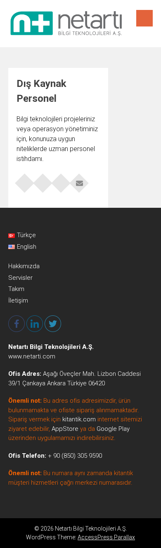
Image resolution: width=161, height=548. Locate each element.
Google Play (113, 429)
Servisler (20, 277)
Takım (16, 289)
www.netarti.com (31, 356)
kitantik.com (79, 419)
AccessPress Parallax (106, 537)
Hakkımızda (24, 266)
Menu (144, 18)
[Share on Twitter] (43, 180)
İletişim (18, 300)
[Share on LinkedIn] (61, 180)
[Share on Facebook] (25, 180)
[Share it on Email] (79, 180)
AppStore (65, 429)
